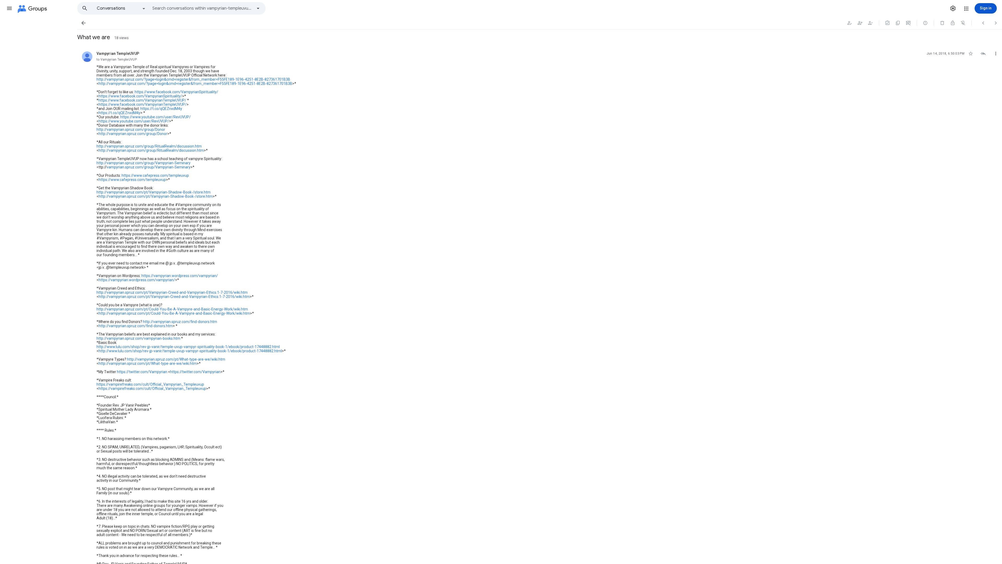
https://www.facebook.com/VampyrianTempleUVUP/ (142, 100)
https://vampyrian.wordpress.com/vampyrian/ (179, 276)
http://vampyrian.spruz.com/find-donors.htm (180, 322)
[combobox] (202, 8)
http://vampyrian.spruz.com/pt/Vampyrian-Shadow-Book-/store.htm (154, 192)
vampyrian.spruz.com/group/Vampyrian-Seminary (148, 167)
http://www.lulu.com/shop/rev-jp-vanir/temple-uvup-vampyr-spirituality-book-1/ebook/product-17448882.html (188, 347)
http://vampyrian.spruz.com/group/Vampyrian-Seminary (143, 163)
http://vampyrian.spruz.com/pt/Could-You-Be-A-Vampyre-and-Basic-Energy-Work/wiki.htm (172, 309)
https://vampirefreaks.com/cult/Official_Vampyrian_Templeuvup (150, 384)
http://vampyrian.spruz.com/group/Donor (131, 129)
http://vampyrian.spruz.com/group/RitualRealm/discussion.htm (149, 146)
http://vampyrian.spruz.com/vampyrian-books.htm (138, 338)
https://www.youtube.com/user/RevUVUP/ (155, 117)
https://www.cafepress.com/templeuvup (155, 175)
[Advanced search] (258, 8)
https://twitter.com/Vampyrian (142, 372)
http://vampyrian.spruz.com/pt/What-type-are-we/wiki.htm (176, 359)
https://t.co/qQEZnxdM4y (161, 109)
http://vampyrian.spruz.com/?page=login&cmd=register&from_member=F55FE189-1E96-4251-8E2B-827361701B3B (193, 79)
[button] (9, 8)
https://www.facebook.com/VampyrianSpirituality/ (176, 92)
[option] (121, 8)
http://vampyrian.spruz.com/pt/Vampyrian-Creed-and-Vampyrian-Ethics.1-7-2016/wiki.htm (172, 292)
